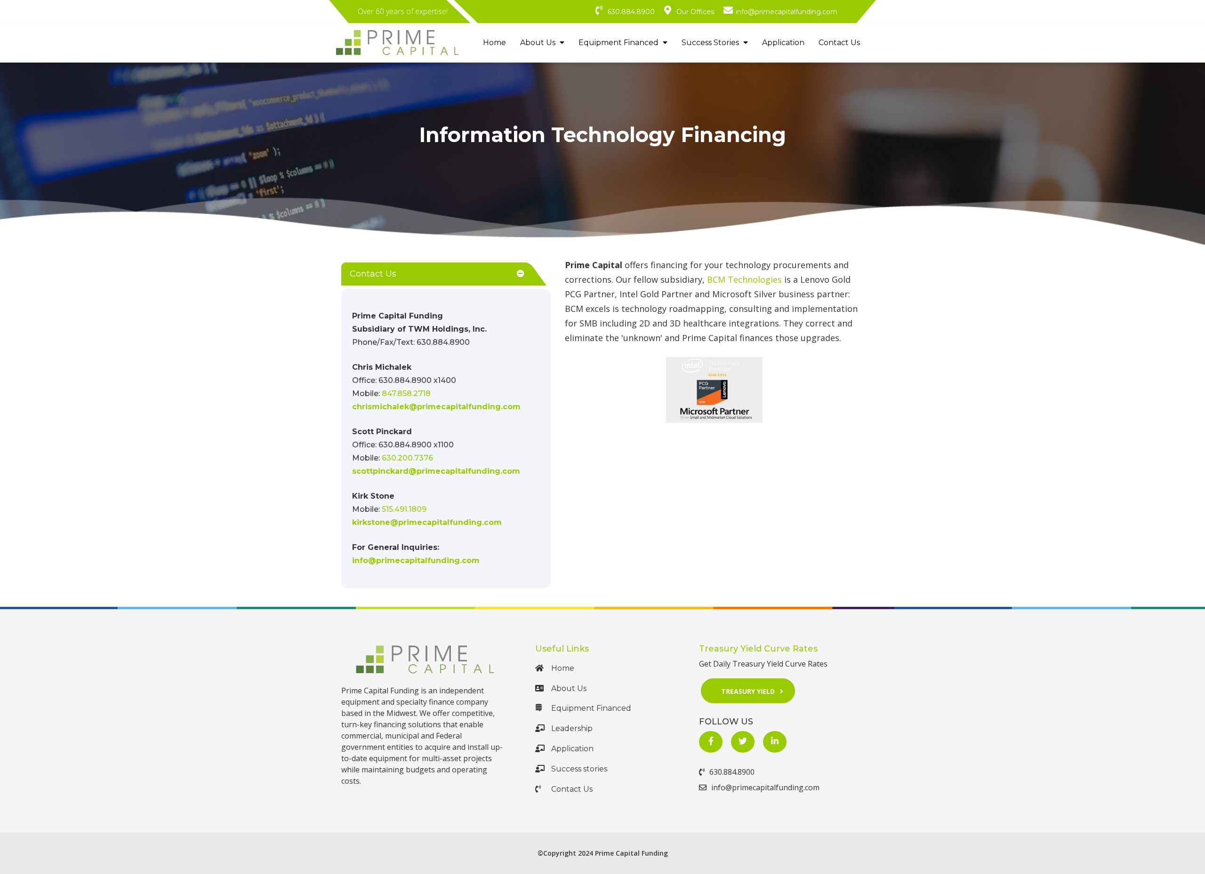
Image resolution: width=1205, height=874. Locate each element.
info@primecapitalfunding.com (416, 560)
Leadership (572, 728)
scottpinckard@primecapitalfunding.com (436, 471)
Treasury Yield (748, 691)
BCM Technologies (744, 279)
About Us (538, 42)
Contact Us (839, 42)
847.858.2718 (406, 393)
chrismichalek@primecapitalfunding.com (436, 406)
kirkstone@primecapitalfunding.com (427, 522)
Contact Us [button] (373, 274)
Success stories (579, 768)
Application (783, 42)
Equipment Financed (619, 42)
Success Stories (711, 42)
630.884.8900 (732, 772)
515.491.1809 (404, 509)
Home (494, 42)
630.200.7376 (407, 457)
